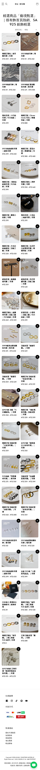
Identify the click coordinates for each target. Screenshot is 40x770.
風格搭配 (9, 738)
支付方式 (15, 763)
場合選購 (9, 741)
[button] (2, 4)
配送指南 (8, 763)
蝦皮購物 (9, 743)
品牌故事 (27, 765)
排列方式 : (18, 30)
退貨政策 (30, 763)
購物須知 (22, 763)
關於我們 (19, 765)
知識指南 (9, 735)
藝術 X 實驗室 (10, 733)
